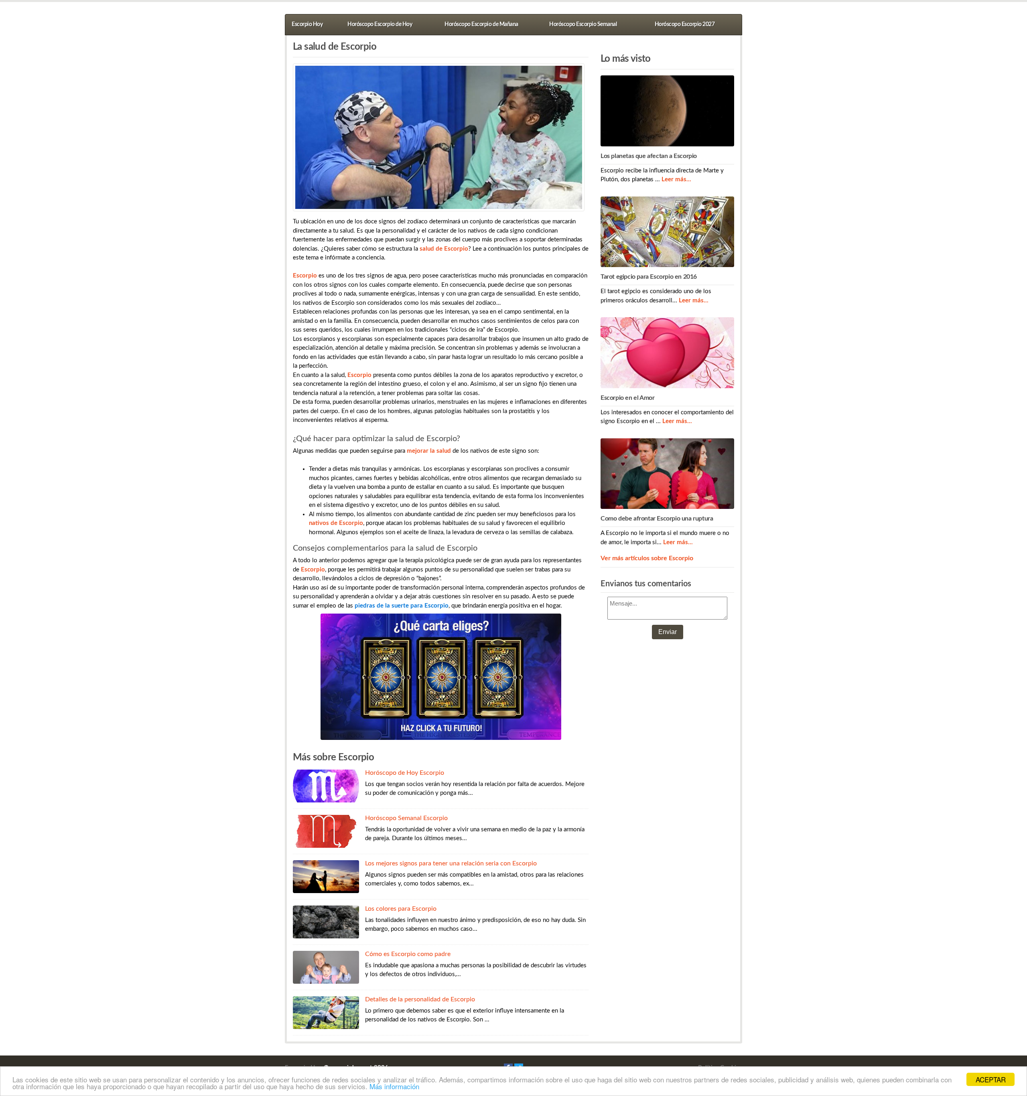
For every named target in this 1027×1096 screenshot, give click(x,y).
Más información (394, 1086)
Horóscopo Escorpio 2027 (685, 24)
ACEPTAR (991, 1079)
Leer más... (676, 179)
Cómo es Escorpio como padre (408, 954)
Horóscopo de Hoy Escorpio (404, 773)
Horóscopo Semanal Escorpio (406, 818)
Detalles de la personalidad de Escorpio (420, 999)
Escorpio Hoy (307, 24)
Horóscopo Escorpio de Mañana (481, 24)
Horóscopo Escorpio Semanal (583, 24)
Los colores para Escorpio (400, 909)
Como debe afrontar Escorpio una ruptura (657, 518)
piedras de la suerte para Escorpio (402, 606)
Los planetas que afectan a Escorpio (649, 156)
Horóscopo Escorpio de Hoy (379, 24)
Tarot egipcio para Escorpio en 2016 (649, 276)
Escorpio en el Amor (627, 398)
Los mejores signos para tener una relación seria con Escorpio (451, 863)
